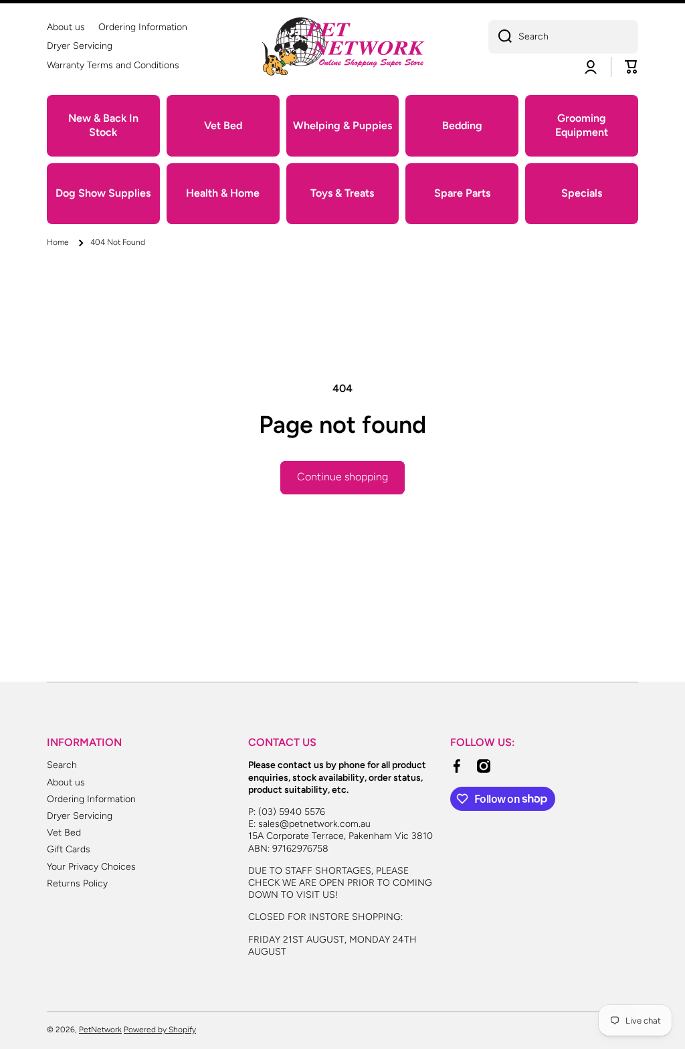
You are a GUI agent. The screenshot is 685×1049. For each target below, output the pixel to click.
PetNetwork (100, 1029)
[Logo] (342, 46)
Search (62, 765)
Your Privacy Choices (91, 866)
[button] (631, 67)
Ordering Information (91, 799)
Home (58, 242)
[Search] (500, 37)
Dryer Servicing (79, 816)
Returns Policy (77, 883)
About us (66, 782)
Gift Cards (68, 849)
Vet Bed (64, 832)
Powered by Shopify (160, 1029)
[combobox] (563, 37)
